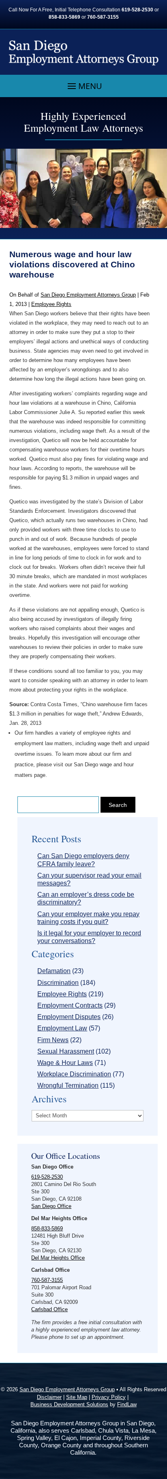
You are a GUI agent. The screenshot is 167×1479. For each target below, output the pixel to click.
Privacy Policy (109, 1397)
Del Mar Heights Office (58, 1258)
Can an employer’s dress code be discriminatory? (85, 898)
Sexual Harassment (65, 1051)
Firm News (53, 1040)
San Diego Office (51, 1206)
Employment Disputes (69, 1016)
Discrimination (58, 982)
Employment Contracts (70, 1005)
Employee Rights (51, 304)
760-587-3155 (103, 17)
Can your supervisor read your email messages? (89, 879)
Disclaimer (49, 1397)
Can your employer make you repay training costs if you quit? (88, 918)
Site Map (76, 1397)
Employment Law (62, 1028)
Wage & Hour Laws (65, 1062)
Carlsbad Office (49, 1309)
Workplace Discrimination (74, 1074)
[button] (83, 86)
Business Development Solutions (69, 1404)
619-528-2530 (137, 10)
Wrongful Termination (67, 1085)
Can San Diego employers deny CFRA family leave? (83, 859)
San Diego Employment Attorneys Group (88, 295)
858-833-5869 (64, 17)
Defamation (54, 970)
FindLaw (127, 1404)
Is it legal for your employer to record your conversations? (89, 937)
